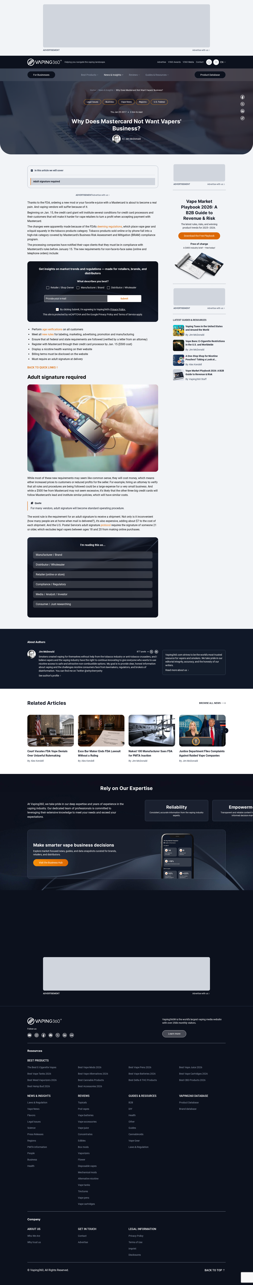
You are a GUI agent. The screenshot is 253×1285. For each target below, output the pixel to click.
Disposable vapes (87, 1166)
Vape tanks (84, 1185)
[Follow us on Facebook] (242, 97)
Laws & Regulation (37, 1102)
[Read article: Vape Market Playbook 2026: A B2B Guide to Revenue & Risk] (178, 374)
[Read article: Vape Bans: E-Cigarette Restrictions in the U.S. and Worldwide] (178, 345)
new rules (48, 334)
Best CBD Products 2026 (192, 1080)
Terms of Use (135, 1242)
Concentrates (85, 1134)
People (31, 1153)
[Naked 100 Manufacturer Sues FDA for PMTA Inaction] (152, 731)
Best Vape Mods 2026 (89, 1067)
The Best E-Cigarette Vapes (41, 1067)
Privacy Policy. (118, 309)
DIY (130, 1109)
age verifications (52, 329)
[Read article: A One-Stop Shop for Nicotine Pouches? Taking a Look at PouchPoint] (178, 360)
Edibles (82, 1140)
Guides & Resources (142, 1096)
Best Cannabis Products (91, 1080)
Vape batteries (85, 1115)
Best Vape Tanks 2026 (39, 1073)
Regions (31, 1140)
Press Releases (35, 1134)
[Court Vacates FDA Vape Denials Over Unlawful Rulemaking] (50, 731)
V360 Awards (174, 62)
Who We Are (33, 1235)
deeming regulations (109, 226)
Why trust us (34, 1242)
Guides (132, 1127)
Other (132, 1121)
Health (30, 1166)
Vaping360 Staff (198, 379)
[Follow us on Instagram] (36, 1035)
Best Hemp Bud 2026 (38, 1086)
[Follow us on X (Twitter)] (242, 104)
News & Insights (105, 90)
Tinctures (83, 1191)
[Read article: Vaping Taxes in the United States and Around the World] (178, 330)
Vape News (33, 1109)
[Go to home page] (44, 62)
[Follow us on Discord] (51, 1035)
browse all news (210, 703)
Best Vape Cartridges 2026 (193, 1073)
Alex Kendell (195, 364)
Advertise (161, 62)
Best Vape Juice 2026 (190, 1067)
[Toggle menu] (216, 62)
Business (32, 1159)
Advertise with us (200, 50)
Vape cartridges (86, 1204)
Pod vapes (83, 1109)
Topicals (82, 1102)
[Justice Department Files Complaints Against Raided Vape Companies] (202, 731)
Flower (81, 1159)
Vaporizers (83, 1153)
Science (31, 1127)
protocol (106, 525)
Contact (199, 62)
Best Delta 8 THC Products (143, 1080)
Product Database (189, 1102)
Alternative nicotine (88, 1178)
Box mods (83, 1147)
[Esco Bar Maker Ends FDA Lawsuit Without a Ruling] (101, 731)
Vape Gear (134, 1140)
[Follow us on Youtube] (29, 1035)
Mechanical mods (87, 1172)
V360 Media (188, 62)
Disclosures (135, 1254)
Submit (124, 298)
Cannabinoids (136, 1134)
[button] (223, 62)
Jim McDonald (133, 138)
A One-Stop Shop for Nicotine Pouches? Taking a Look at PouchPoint (202, 359)
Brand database (187, 1109)
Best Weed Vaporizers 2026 (42, 1080)
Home (93, 90)
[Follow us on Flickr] (72, 1035)
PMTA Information (37, 1147)
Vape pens (83, 1197)
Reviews (83, 1096)
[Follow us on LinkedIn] (242, 111)
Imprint (132, 1248)
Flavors (31, 1115)
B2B (131, 1102)
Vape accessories (87, 1121)
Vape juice (83, 1127)
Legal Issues (34, 1121)
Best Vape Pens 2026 (140, 1067)
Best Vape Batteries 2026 (142, 1073)
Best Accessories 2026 (90, 1086)
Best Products (38, 1060)
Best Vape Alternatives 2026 (93, 1073)
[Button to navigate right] (225, 730)
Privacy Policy (136, 1235)
